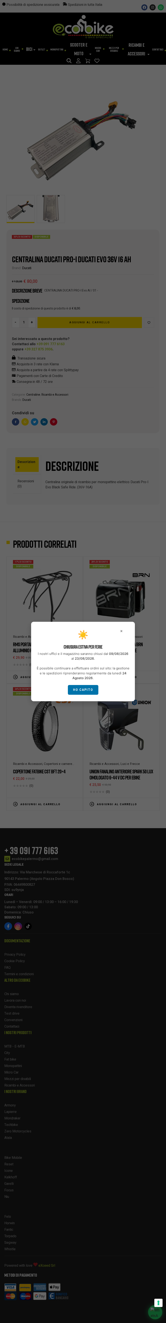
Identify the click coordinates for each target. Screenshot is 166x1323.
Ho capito (83, 690)
